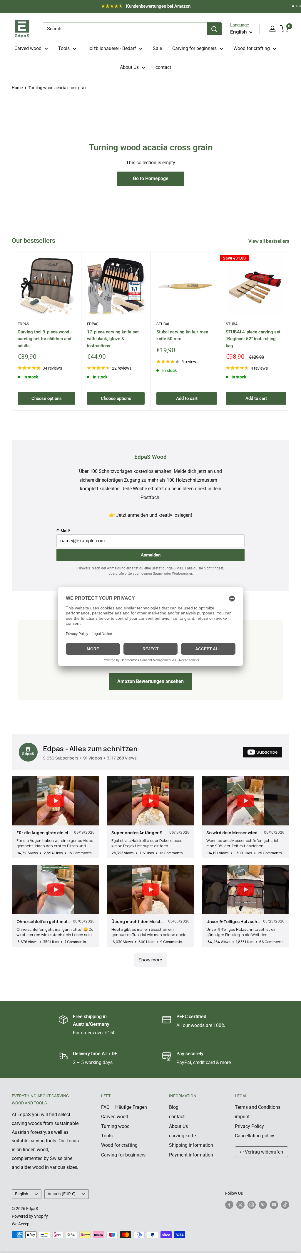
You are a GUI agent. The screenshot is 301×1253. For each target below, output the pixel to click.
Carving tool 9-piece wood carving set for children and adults (44, 338)
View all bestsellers (269, 241)
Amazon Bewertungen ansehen (150, 681)
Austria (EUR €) (62, 1193)
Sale (157, 48)
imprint (242, 1116)
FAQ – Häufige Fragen (124, 1107)
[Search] (214, 28)
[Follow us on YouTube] (274, 1204)
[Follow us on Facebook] (229, 1204)
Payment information (191, 1155)
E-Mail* (63, 531)
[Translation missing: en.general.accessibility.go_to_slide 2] (296, 6)
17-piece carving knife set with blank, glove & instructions (113, 338)
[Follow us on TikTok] (285, 1204)
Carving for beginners (194, 48)
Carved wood (27, 48)
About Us (129, 67)
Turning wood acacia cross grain (58, 87)
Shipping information (191, 1145)
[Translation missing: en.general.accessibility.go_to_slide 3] (300, 6)
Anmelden (150, 555)
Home (17, 87)
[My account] (272, 29)
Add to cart (187, 398)
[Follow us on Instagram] (252, 1204)
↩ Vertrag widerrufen (261, 1152)
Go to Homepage (150, 178)
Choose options (46, 398)
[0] (284, 28)
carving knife (182, 1136)
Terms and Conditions (257, 1107)
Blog (173, 1107)
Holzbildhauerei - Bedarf (111, 48)
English (21, 1193)
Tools (64, 48)
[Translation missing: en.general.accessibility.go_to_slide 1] (293, 6)
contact (163, 67)
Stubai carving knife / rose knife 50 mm (182, 335)
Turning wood (115, 1126)
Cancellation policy (254, 1136)
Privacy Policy (249, 1126)
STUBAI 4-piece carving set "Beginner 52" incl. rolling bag (253, 338)
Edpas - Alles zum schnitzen (90, 748)
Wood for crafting (251, 48)
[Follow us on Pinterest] (263, 1204)
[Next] (289, 331)
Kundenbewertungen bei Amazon (151, 7)
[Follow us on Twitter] (240, 1204)
